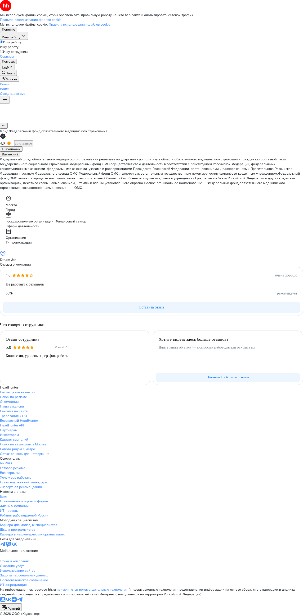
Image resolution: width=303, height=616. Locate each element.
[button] (4, 84)
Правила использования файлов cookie (79, 24)
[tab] (11, 149)
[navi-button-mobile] (4, 100)
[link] (8, 73)
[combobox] (11, 607)
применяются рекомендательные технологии (92, 589)
